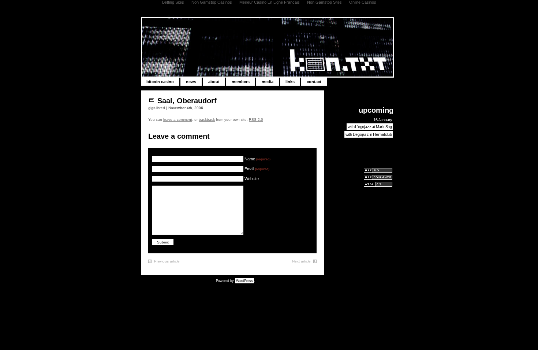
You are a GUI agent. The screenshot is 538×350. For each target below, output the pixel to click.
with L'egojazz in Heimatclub (368, 134)
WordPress (244, 281)
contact (314, 81)
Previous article (167, 261)
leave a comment (177, 120)
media (267, 81)
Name (257, 159)
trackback (207, 120)
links (290, 81)
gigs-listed (156, 108)
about (214, 81)
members (241, 81)
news (191, 81)
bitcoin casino (160, 81)
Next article (301, 261)
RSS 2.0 (256, 120)
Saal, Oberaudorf (187, 101)
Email (256, 169)
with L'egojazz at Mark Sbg (370, 126)
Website (251, 178)
